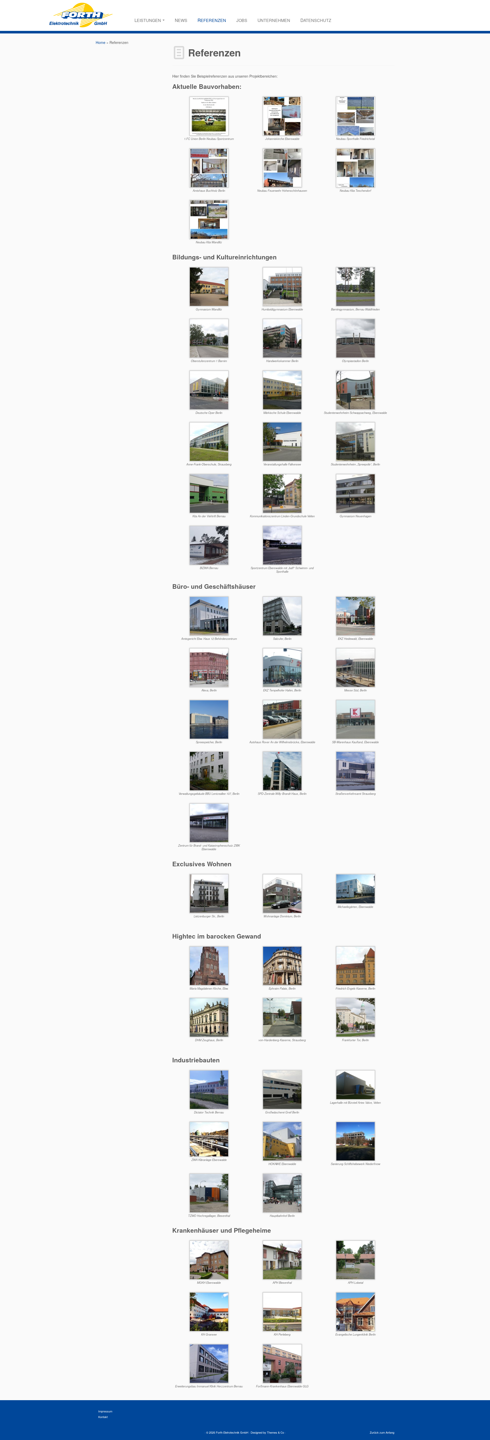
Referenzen (212, 20)
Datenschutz (315, 20)
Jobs (241, 20)
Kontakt (103, 1417)
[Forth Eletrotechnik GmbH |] (81, 23)
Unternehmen (274, 20)
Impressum (105, 1411)
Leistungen (148, 20)
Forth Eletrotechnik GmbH (232, 1432)
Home (100, 42)
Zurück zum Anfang (382, 1432)
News (181, 20)
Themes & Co (275, 1432)
